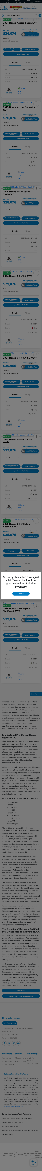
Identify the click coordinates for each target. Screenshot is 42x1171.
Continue (21, 594)
